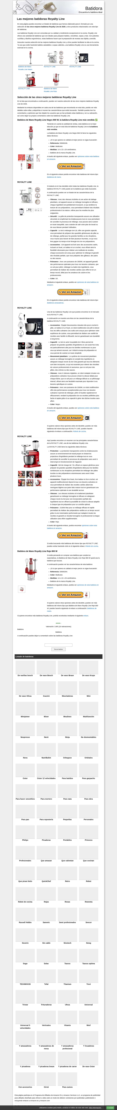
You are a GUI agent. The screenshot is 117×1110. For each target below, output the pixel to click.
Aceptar (110, 1108)
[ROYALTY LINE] (56, 57)
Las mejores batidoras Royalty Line (41, 18)
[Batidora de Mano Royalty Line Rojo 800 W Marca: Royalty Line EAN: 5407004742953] (56, 79)
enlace (85, 616)
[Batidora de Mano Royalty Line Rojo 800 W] (21, 589)
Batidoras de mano (54, 177)
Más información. (95, 1108)
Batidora (93, 8)
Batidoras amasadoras (55, 303)
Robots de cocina (79, 431)
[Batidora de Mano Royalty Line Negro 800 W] (21, 157)
